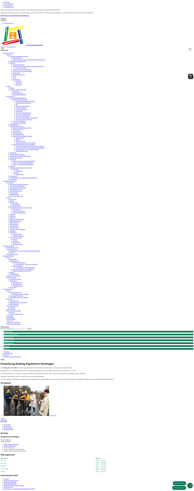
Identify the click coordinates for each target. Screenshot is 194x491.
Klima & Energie (20, 141)
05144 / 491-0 (10, 446)
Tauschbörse (16, 131)
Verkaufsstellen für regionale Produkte (27, 149)
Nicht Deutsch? (14, 223)
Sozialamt (12, 231)
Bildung (18, 139)
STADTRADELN (11, 319)
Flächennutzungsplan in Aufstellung (23, 269)
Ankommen (13, 199)
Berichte (12, 312)
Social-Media (16, 79)
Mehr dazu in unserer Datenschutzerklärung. (15, 15)
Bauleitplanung (14, 261)
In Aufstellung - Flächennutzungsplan (27, 264)
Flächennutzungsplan (19, 262)
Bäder (8, 291)
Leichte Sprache (8, 23)
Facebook (18, 81)
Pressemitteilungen (18, 65)
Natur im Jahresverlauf (16, 314)
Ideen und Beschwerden (17, 219)
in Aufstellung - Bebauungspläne (25, 267)
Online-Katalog (14, 304)
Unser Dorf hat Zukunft (23, 116)
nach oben (4, 420)
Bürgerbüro (16, 204)
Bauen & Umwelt (8, 256)
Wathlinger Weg (17, 133)
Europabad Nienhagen (16, 296)
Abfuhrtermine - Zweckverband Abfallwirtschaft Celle (19, 489)
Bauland (12, 272)
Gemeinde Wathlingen (19, 123)
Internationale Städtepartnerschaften (21, 168)
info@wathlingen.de (11, 444)
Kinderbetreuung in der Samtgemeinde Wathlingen (25, 251)
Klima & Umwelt (11, 277)
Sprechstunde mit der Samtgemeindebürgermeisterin (29, 60)
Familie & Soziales (9, 246)
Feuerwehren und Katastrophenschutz (21, 208)
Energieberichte (17, 282)
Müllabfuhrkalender (15, 221)
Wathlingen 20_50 (18, 129)
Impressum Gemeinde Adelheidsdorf (27, 118)
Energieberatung (18, 286)
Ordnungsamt (14, 226)
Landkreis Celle (8, 487)
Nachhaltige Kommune (16, 126)
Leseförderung (14, 301)
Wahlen (12, 88)
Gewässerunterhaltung (13, 276)
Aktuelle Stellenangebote (17, 154)
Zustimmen (3, 20)
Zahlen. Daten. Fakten (16, 158)
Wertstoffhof (16, 242)
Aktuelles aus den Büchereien (18, 302)
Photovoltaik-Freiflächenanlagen (25, 101)
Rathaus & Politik (9, 53)
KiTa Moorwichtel (21, 108)
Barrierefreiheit (8, 428)
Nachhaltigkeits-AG (18, 134)
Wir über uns (10, 96)
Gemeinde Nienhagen (19, 121)
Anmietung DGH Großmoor (24, 119)
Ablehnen (3, 18)
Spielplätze (10, 316)
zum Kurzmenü (8, 5)
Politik (8, 86)
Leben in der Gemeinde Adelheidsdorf (24, 161)
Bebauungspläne (18, 266)
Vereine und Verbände (13, 322)
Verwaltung (10, 183)
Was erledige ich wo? (16, 191)
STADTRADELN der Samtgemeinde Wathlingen (23, 178)
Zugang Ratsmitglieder (19, 94)
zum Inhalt (7, 2)
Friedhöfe (12, 214)
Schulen (12, 252)
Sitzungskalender (18, 93)
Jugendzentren (11, 309)
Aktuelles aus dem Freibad (20, 294)
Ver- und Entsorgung (16, 237)
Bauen (8, 257)
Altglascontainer (17, 244)
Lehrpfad (12, 307)
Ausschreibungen (21, 68)
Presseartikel (19, 174)
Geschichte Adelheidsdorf (23, 113)
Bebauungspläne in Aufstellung (22, 271)
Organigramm (14, 193)
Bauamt (12, 201)
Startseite (6, 352)
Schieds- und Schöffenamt (17, 229)
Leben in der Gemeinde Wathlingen (23, 164)
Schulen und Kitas (12, 249)
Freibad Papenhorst (16, 292)
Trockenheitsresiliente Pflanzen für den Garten (30, 146)
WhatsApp (19, 84)
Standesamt (13, 232)
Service (9, 198)
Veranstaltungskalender (14, 324)
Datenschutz (7, 426)
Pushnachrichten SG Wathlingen (22, 71)
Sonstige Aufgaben (18, 236)
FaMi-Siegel (13, 153)
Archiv (14, 76)
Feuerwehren (17, 209)
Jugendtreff (19, 111)
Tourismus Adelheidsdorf (23, 114)
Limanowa (16, 169)
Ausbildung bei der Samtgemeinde (20, 156)
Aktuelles (12, 63)
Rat (17, 104)
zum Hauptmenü (9, 4)
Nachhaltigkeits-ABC (22, 151)
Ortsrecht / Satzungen (16, 196)
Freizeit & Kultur (8, 289)
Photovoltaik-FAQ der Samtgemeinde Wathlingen (30, 148)
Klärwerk (15, 241)
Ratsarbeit (16, 91)
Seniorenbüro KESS (12, 254)
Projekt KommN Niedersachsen (22, 128)
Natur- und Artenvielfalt (14, 311)
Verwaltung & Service (10, 181)
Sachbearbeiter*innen (16, 189)
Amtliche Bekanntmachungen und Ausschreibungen (28, 66)
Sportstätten (10, 317)
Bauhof (15, 239)
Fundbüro (13, 216)
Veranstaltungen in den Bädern (19, 297)
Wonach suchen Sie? (7, 328)
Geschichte (13, 159)
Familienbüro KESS (15, 206)
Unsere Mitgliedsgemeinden (18, 98)
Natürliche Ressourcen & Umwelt (25, 143)
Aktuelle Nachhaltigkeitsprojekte (22, 136)
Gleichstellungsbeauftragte (18, 61)
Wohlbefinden (20, 138)
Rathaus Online (14, 227)
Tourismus (10, 321)
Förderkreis (19, 171)
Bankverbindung (8, 429)
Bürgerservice (14, 203)
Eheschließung (17, 234)
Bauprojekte (16, 73)
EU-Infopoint (13, 176)
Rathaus (9, 55)
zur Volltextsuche (9, 7)
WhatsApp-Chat (17, 58)
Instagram (19, 83)
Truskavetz (16, 173)
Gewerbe (12, 218)
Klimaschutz (13, 281)
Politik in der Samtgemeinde (18, 89)
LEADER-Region (14, 124)
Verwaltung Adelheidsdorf (23, 103)
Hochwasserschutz (15, 279)
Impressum (7, 424)
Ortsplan (12, 166)
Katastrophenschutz (19, 75)
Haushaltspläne (14, 194)
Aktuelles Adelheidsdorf (23, 106)
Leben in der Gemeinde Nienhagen (23, 163)
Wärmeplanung (17, 284)
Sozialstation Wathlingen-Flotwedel (14, 485)
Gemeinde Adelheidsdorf (20, 99)
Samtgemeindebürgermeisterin (19, 56)
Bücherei (9, 299)
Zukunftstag (13, 179)
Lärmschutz (13, 287)
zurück (3, 418)
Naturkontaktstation (13, 306)
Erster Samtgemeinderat (17, 186)
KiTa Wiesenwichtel (21, 109)
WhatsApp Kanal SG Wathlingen (22, 70)
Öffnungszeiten (14, 224)
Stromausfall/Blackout (19, 213)
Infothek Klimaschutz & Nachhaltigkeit (24, 144)
